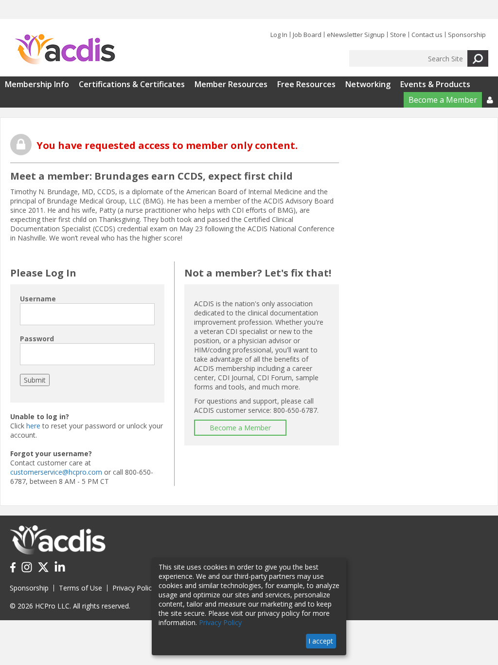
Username (38, 298)
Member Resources (231, 84)
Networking (368, 84)
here (33, 425)
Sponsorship (467, 34)
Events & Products (435, 84)
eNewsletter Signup (356, 34)
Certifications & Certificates (132, 84)
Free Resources (306, 84)
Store (398, 34)
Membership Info (37, 84)
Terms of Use (80, 587)
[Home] (65, 50)
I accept (320, 641)
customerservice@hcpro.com (56, 472)
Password (37, 338)
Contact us (427, 34)
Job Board (307, 34)
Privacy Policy (133, 587)
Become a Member (443, 99)
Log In (278, 34)
